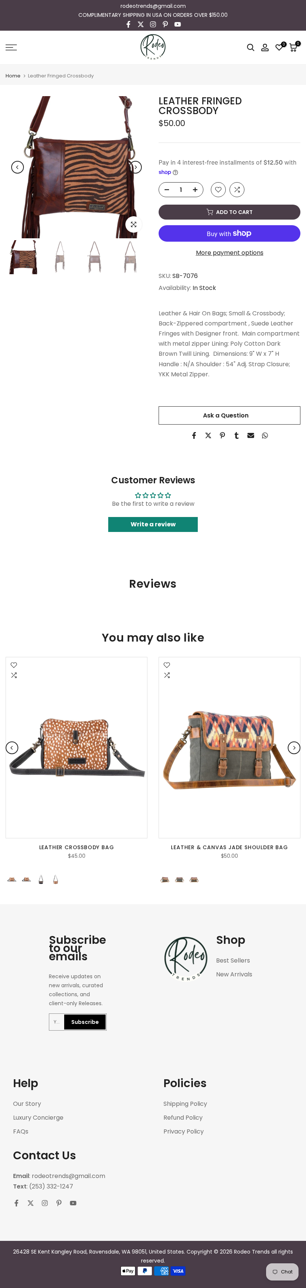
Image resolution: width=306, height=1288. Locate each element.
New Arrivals (234, 974)
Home (13, 75)
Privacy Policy (183, 1132)
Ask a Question (226, 415)
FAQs (20, 1132)
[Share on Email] (250, 435)
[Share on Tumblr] (236, 435)
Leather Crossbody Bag (76, 847)
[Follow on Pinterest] (165, 24)
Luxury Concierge (38, 1118)
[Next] (135, 167)
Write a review (153, 524)
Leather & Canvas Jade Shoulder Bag (229, 847)
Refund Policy (183, 1118)
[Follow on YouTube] (177, 24)
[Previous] (17, 167)
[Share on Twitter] (208, 435)
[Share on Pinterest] (222, 435)
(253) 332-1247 (51, 1187)
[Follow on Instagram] (153, 24)
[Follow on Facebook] (128, 24)
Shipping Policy (185, 1104)
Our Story (27, 1104)
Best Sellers (233, 961)
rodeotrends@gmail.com (153, 6)
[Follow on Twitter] (140, 24)
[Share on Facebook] (194, 435)
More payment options (229, 252)
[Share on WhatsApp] (265, 435)
